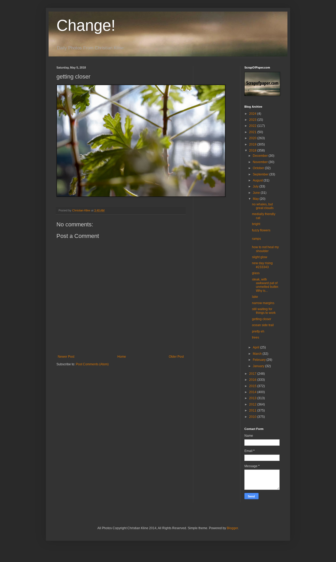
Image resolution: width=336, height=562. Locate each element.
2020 (253, 138)
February (259, 360)
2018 (253, 150)
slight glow (259, 257)
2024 (253, 114)
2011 (253, 410)
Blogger (232, 528)
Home (121, 356)
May (256, 199)
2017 (253, 374)
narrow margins (263, 303)
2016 (253, 380)
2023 (253, 120)
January (259, 366)
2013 (253, 398)
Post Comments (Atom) (92, 364)
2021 (253, 132)
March (257, 354)
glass (256, 273)
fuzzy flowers (261, 230)
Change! (86, 25)
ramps (256, 239)
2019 (253, 144)
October (259, 168)
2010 (253, 417)
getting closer (261, 319)
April (256, 347)
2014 (253, 392)
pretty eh (258, 331)
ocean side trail (263, 325)
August (258, 180)
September (261, 174)
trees (255, 337)
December (261, 156)
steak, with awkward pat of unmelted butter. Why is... (265, 285)
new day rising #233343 (262, 265)
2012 (253, 404)
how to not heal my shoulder (265, 249)
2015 (253, 386)
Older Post (176, 356)
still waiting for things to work (264, 311)
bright (256, 224)
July (256, 186)
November (261, 162)
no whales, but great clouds (263, 206)
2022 (253, 126)
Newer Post (66, 356)
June (257, 193)
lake (255, 297)
